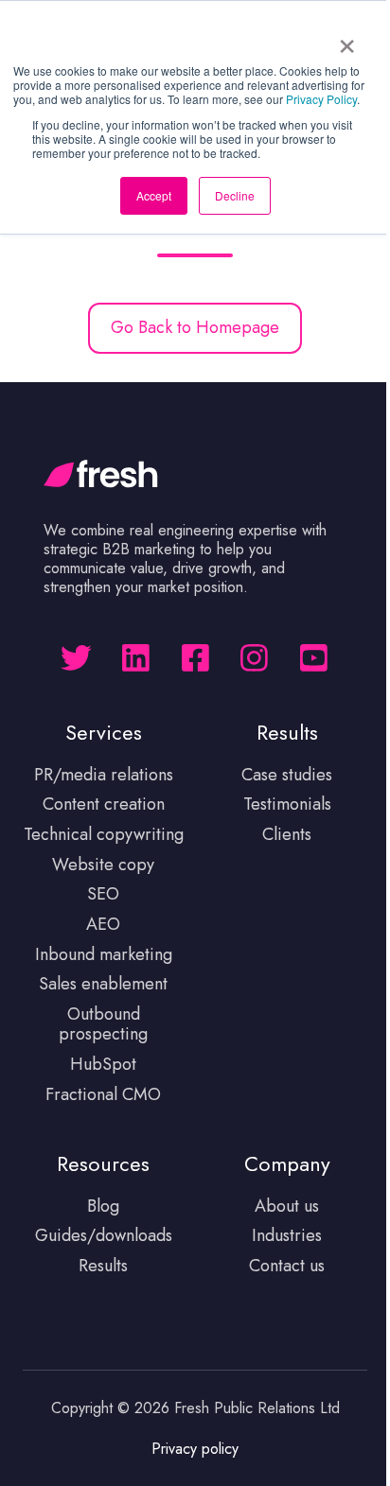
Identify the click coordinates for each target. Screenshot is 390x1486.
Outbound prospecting (103, 1024)
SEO (103, 894)
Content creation (104, 804)
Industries (287, 1235)
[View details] (135, 657)
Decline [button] (235, 195)
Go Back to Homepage (195, 327)
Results (103, 1265)
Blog (103, 1206)
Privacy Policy (321, 99)
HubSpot (103, 1064)
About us (287, 1206)
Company (287, 1164)
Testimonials (287, 804)
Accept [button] (153, 195)
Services (103, 732)
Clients (286, 834)
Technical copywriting (104, 834)
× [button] (347, 39)
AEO (103, 924)
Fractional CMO (103, 1094)
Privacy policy (195, 1449)
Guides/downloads (103, 1235)
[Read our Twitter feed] (76, 657)
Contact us (287, 1265)
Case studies (286, 774)
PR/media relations (103, 774)
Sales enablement (103, 983)
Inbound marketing (103, 954)
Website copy (103, 864)
